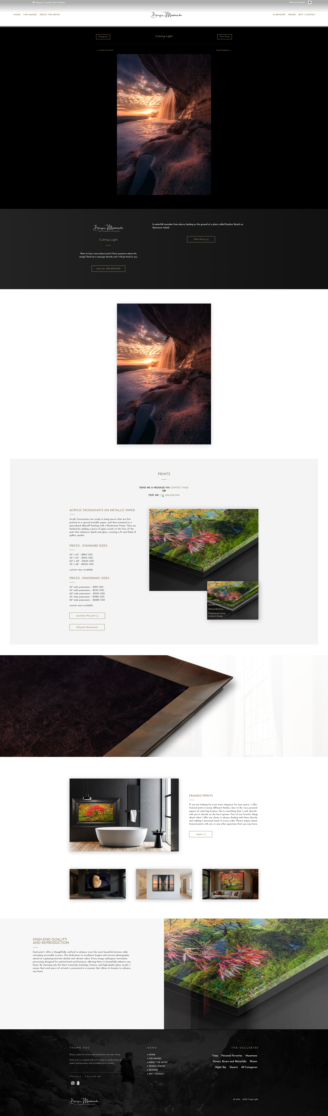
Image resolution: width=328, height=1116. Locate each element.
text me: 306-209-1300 (108, 269)
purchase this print (86, 616)
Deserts (234, 1067)
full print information (87, 627)
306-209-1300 (172, 495)
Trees (215, 1056)
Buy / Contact (307, 15)
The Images (155, 1059)
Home (16, 15)
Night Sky (220, 1067)
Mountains (251, 1056)
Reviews (153, 1070)
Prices (292, 15)
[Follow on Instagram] (309, 2)
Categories (103, 37)
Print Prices (224, 37)
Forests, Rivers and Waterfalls (229, 1061)
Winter (253, 1061)
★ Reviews (279, 15)
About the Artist (50, 15)
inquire (199, 834)
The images (30, 15)
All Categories (249, 1067)
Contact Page (179, 488)
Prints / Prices (157, 1066)
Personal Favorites (231, 1056)
